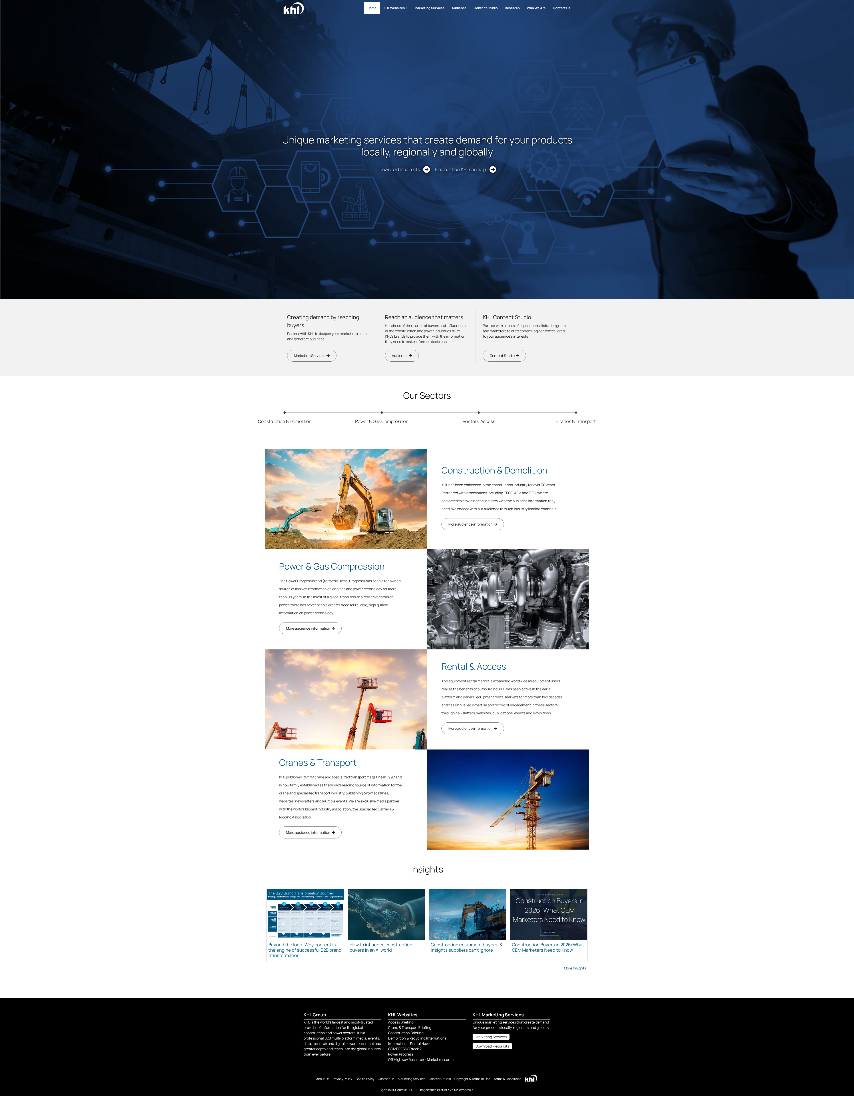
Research (512, 8)
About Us (322, 1079)
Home (372, 8)
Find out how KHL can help (462, 169)
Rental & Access (473, 666)
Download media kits (401, 169)
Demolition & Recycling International (417, 1038)
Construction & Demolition (494, 470)
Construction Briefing (405, 1032)
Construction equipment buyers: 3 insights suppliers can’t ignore (466, 947)
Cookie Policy (365, 1079)
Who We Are (536, 8)
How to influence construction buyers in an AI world (381, 947)
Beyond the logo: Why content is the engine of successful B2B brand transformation (304, 950)
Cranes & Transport (318, 762)
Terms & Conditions (507, 1079)
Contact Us (561, 8)
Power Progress (400, 1054)
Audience (459, 8)
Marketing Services (430, 8)
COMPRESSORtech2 (404, 1048)
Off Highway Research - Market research (421, 1059)
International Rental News (409, 1043)
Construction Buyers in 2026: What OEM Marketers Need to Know (548, 947)
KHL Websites (394, 8)
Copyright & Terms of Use (472, 1079)
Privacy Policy (342, 1079)
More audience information (471, 524)
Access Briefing (400, 1022)
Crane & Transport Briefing (409, 1027)
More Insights (575, 968)
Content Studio (486, 8)
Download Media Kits (492, 1046)
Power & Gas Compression (332, 566)
